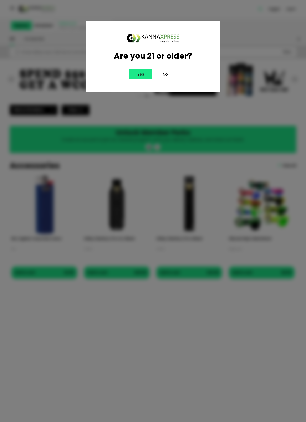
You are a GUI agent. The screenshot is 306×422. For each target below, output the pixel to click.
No (165, 74)
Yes (140, 74)
